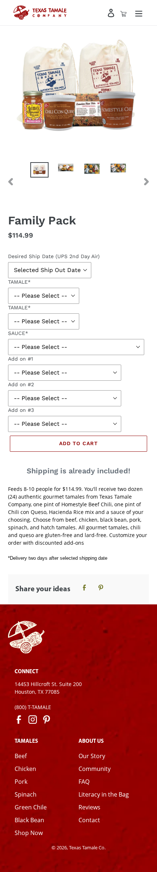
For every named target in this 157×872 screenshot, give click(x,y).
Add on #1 (20, 359)
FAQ (83, 782)
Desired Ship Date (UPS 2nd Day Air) (54, 256)
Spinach (26, 794)
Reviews (89, 807)
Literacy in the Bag (103, 794)
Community (94, 769)
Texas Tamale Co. (87, 847)
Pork (21, 782)
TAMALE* (19, 282)
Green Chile (31, 807)
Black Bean (29, 820)
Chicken (25, 769)
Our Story (91, 756)
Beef (21, 756)
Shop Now (29, 833)
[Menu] (139, 12)
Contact (89, 820)
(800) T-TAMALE (33, 707)
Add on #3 (21, 410)
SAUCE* (18, 333)
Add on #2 (21, 384)
